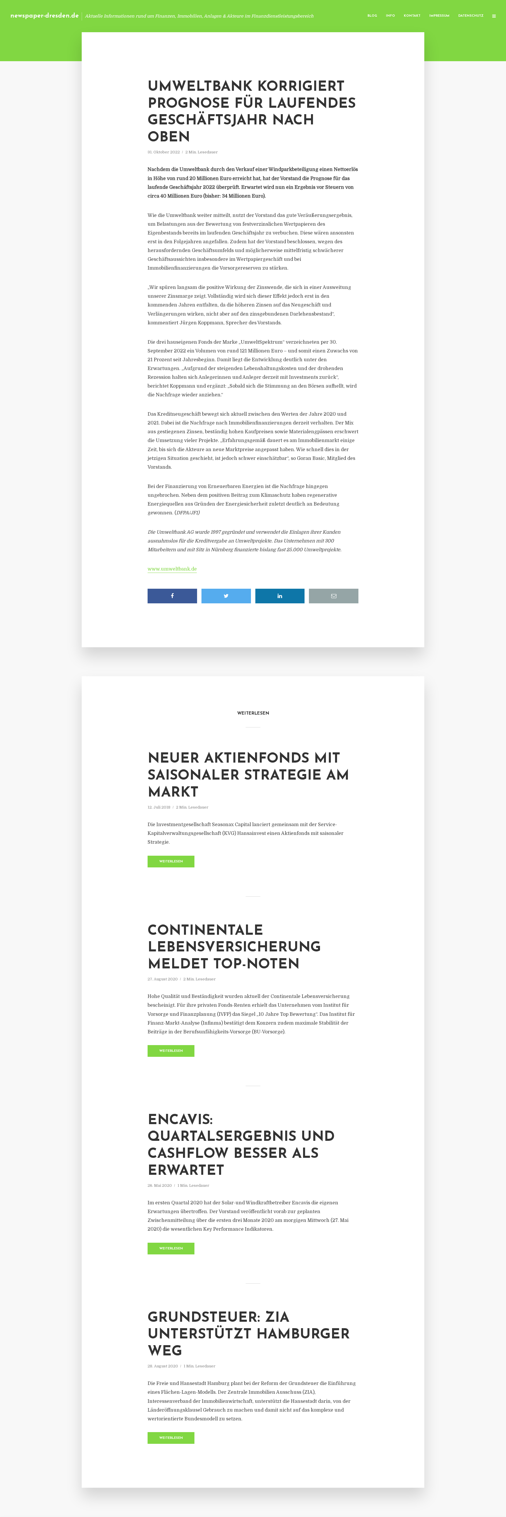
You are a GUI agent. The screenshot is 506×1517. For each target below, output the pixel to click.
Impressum (439, 16)
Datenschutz (470, 16)
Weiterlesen (171, 861)
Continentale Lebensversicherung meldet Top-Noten (234, 948)
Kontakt (412, 16)
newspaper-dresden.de (44, 16)
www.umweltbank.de (172, 569)
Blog (372, 16)
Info (390, 16)
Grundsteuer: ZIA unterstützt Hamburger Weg (249, 1335)
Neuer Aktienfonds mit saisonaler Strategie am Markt (248, 776)
